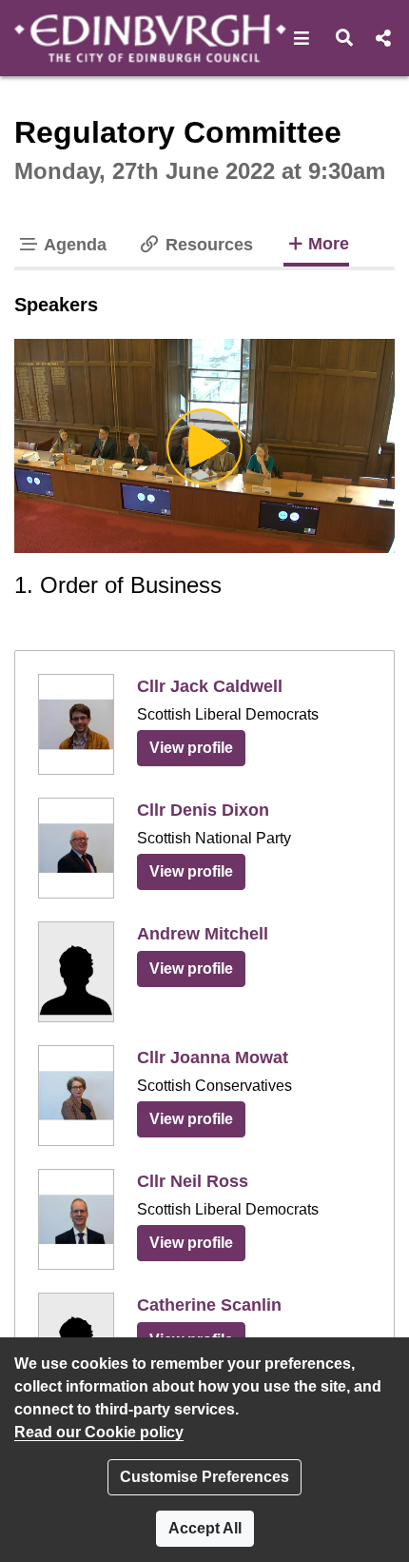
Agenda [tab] (73, 244)
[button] (302, 38)
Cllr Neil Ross (192, 1181)
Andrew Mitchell (202, 933)
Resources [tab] (207, 244)
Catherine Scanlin (209, 1305)
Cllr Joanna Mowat (212, 1057)
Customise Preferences (204, 1477)
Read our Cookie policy (99, 1432)
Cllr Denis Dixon (203, 810)
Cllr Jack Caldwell (209, 686)
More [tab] (328, 243)
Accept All (205, 1528)
